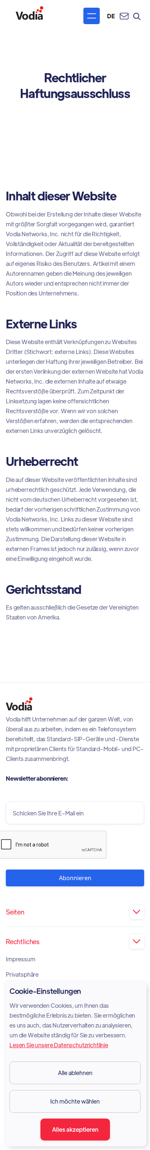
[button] (91, 16)
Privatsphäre (22, 974)
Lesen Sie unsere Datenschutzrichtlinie (58, 1045)
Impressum (20, 959)
